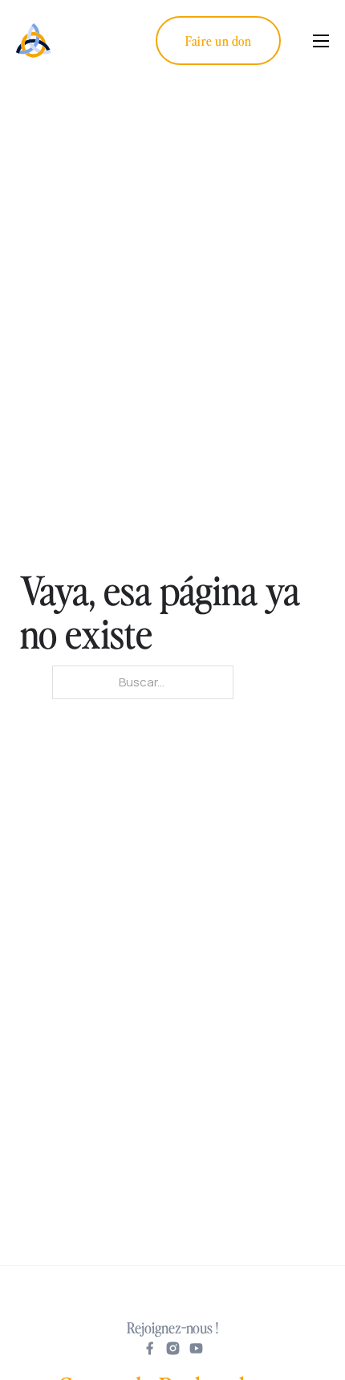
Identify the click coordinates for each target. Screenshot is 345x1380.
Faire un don (218, 40)
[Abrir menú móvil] (321, 41)
